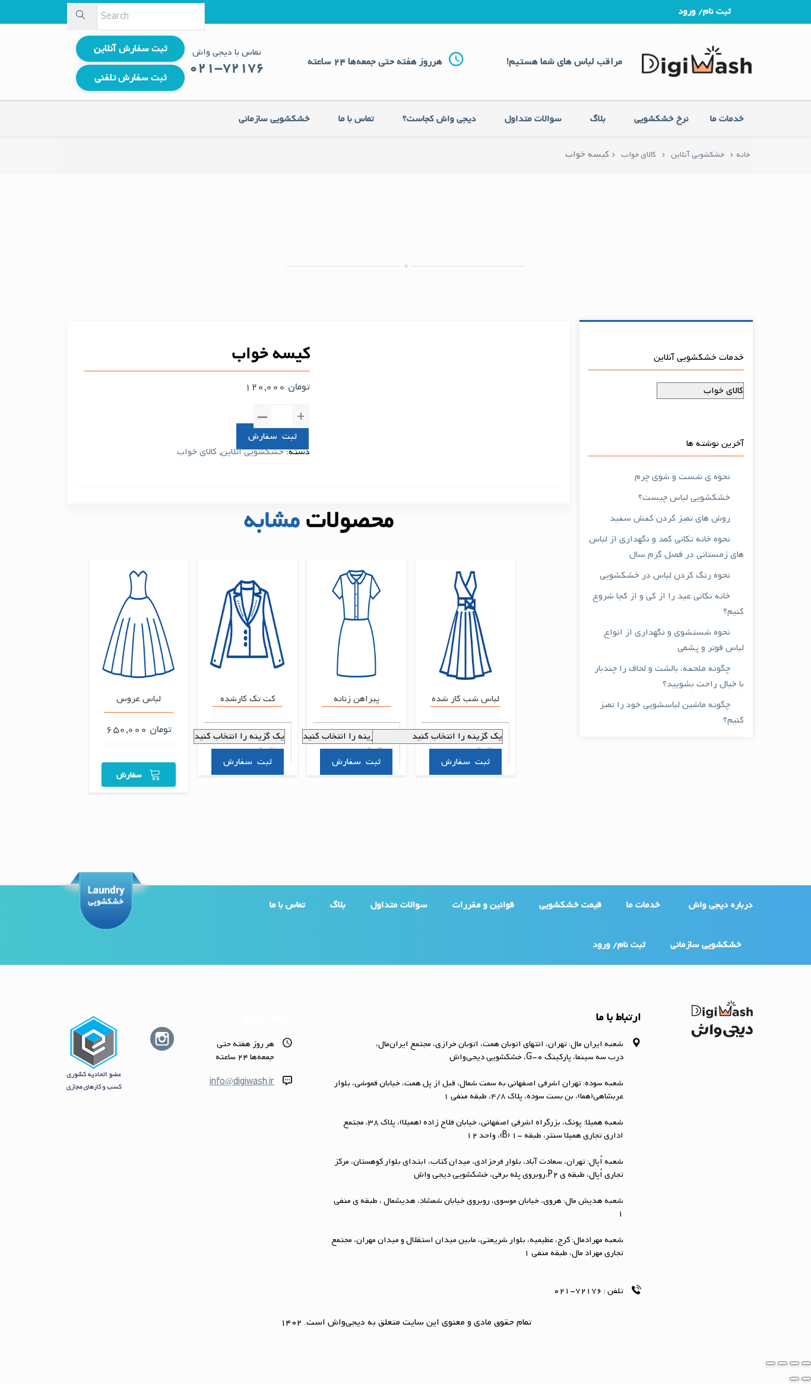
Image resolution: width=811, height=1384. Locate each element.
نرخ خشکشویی (661, 119)
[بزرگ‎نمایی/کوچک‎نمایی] (770, 1363)
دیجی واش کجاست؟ (439, 119)
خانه (743, 154)
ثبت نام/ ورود (705, 11)
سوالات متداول (533, 119)
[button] (301, 416)
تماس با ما (356, 119)
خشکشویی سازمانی (274, 119)
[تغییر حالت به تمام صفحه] (782, 1363)
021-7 (210, 68)
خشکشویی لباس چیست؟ (684, 497)
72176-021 (578, 1291)
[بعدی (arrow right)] (794, 1378)
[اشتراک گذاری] (794, 1363)
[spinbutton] (282, 416)
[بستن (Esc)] (806, 1363)
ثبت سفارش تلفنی (130, 77)
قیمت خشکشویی (570, 905)
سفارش (262, 436)
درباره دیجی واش (721, 905)
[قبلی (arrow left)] (806, 1378)
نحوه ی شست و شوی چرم (682, 477)
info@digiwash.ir (242, 1082)
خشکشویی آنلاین (697, 154)
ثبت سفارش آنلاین (130, 48)
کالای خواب (638, 154)
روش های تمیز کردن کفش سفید (670, 518)
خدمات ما (727, 119)
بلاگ (598, 119)
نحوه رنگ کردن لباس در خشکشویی (665, 575)
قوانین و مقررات (483, 905)
